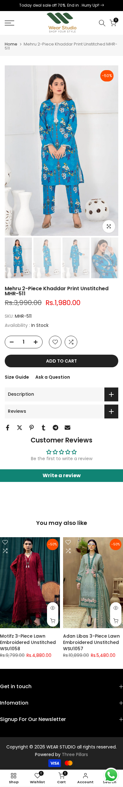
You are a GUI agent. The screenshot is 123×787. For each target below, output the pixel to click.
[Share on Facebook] (7, 427)
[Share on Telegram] (55, 427)
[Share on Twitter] (19, 427)
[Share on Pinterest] (31, 427)
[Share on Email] (67, 427)
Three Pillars (75, 754)
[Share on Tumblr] (43, 427)
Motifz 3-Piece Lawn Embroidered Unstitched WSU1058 (28, 642)
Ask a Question (52, 377)
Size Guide (17, 377)
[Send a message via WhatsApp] (111, 775)
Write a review (62, 475)
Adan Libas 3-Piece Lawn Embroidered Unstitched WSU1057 (91, 642)
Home (11, 44)
